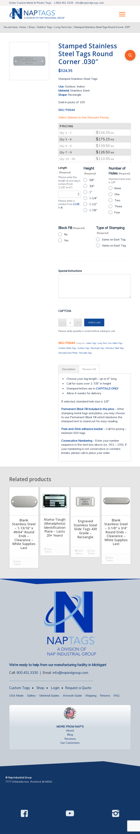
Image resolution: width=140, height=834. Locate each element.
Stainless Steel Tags (115, 348)
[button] (130, 55)
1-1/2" (93, 204)
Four (117, 212)
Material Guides (49, 695)
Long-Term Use (104, 343)
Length (64, 170)
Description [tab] (68, 369)
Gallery (31, 695)
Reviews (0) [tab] (89, 369)
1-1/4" (93, 198)
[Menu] (120, 14)
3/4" (91, 186)
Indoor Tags (91, 343)
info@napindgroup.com (89, 2)
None (117, 188)
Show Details (17, 563)
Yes (66, 240)
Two (117, 200)
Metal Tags (117, 343)
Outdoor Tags (83, 348)
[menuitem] (120, 14)
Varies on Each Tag (114, 245)
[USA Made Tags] (70, 713)
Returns (105, 695)
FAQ (116, 695)
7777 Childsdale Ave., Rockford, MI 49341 (28, 781)
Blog (70, 734)
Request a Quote (78, 688)
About (70, 730)
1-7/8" (93, 210)
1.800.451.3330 (63, 2)
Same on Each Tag (113, 239)
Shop (40, 688)
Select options (79, 552)
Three (118, 206)
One (117, 194)
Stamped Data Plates (68, 353)
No (66, 234)
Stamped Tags (85, 353)
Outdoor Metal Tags (67, 348)
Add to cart (94, 322)
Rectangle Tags (97, 348)
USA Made (16, 695)
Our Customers (70, 743)
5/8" (91, 180)
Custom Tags (19, 688)
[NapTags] (40, 14)
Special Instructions (70, 271)
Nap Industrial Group (20, 777)
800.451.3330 (27, 672)
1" (90, 192)
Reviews (70, 738)
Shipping (90, 695)
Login (55, 688)
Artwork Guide (72, 695)
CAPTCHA (64, 311)
